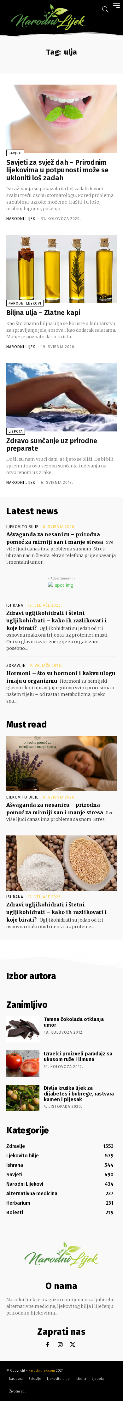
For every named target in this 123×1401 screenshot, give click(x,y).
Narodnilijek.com (41, 1370)
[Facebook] (47, 1345)
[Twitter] (73, 1345)
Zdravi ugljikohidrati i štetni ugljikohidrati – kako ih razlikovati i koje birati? (56, 620)
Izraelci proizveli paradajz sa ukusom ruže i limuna (78, 1056)
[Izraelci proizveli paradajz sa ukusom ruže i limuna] (22, 1063)
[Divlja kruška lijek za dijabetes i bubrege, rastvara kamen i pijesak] (22, 1098)
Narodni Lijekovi (25, 303)
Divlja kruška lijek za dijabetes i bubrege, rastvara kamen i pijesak (79, 1093)
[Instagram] (60, 1345)
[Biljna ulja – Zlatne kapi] (61, 269)
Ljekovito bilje (22, 527)
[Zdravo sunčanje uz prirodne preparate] (61, 397)
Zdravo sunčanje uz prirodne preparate (51, 444)
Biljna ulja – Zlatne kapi (43, 312)
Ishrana (14, 605)
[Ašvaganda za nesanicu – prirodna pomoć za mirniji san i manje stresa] (61, 763)
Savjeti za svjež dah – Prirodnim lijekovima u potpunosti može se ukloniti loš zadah (57, 170)
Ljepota (16, 432)
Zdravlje (15, 666)
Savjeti (15, 153)
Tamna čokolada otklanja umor (74, 1022)
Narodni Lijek (20, 219)
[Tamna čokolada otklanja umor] (22, 1029)
